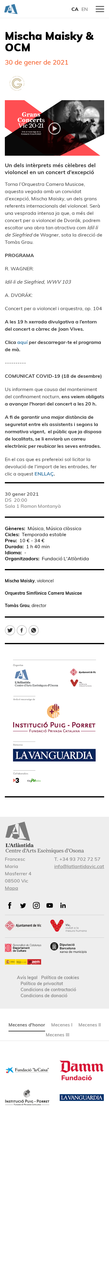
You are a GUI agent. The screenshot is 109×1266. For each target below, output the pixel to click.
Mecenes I (61, 1025)
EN (84, 9)
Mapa (11, 888)
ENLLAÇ (44, 474)
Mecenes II (89, 1025)
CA (74, 9)
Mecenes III (57, 1035)
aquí (22, 342)
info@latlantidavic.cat (79, 866)
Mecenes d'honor (26, 1025)
